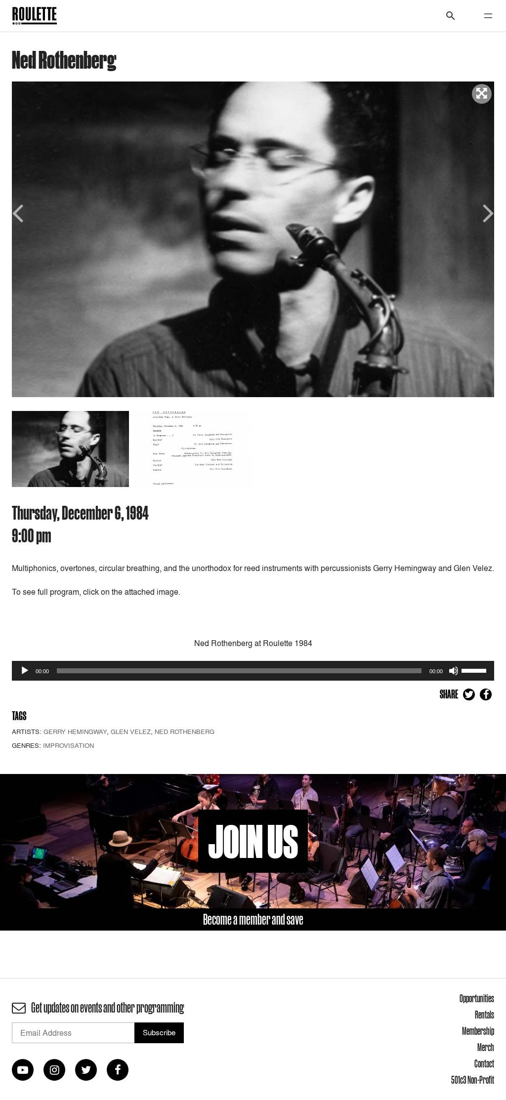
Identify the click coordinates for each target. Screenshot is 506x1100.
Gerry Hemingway (75, 731)
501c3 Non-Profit (472, 1079)
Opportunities (477, 998)
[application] (253, 671)
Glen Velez (131, 731)
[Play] (25, 671)
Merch (485, 1047)
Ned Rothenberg (184, 731)
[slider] (475, 670)
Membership (478, 1030)
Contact (484, 1063)
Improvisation (68, 745)
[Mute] (454, 671)
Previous (19, 212)
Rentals (484, 1014)
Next (486, 212)
